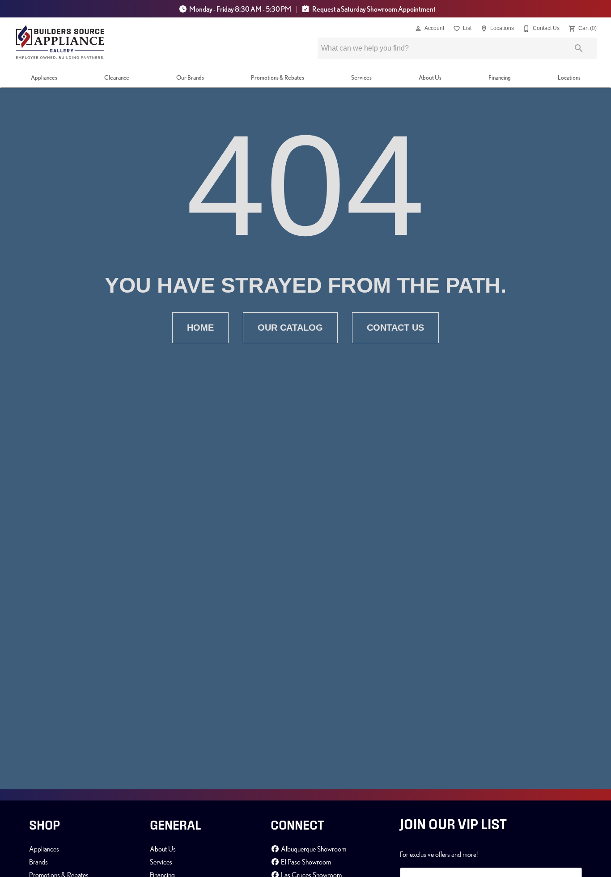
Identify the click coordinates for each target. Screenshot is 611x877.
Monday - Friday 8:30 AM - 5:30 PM (240, 9)
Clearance (116, 77)
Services (361, 77)
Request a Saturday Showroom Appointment (373, 9)
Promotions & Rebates (277, 77)
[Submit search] (578, 48)
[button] (418, 28)
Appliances (44, 77)
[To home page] (60, 42)
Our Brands (190, 77)
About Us (430, 77)
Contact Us (395, 327)
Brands (38, 862)
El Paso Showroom (305, 862)
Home (200, 327)
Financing (499, 77)
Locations (569, 77)
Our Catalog (290, 327)
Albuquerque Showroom (313, 849)
